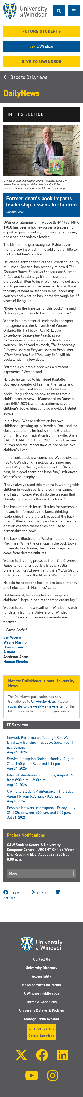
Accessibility (41, 976)
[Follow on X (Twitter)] (21, 1058)
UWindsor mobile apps (41, 993)
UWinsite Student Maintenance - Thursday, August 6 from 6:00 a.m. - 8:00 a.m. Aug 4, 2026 (40, 796)
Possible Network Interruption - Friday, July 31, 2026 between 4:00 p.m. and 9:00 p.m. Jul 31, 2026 (41, 812)
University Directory (41, 967)
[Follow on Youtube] (32, 1078)
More (13, 873)
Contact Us (41, 959)
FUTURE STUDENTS (41, 31)
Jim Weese (12, 637)
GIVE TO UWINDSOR (42, 61)
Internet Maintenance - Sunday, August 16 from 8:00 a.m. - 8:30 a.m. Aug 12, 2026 (40, 780)
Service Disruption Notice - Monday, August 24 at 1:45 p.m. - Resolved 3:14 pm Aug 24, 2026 (40, 763)
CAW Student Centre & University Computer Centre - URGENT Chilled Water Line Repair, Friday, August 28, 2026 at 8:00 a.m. (40, 852)
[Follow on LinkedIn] (62, 1058)
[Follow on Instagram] (52, 1078)
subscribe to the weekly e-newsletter (36, 706)
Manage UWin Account (41, 1018)
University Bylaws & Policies (41, 1010)
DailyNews (36, 77)
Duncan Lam (13, 647)
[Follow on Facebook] (42, 1058)
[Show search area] (59, 10)
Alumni (9, 652)
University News (43, 701)
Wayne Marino (15, 642)
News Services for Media (41, 984)
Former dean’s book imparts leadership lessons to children (41, 201)
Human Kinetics (16, 661)
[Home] (25, 11)
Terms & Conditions (41, 1001)
